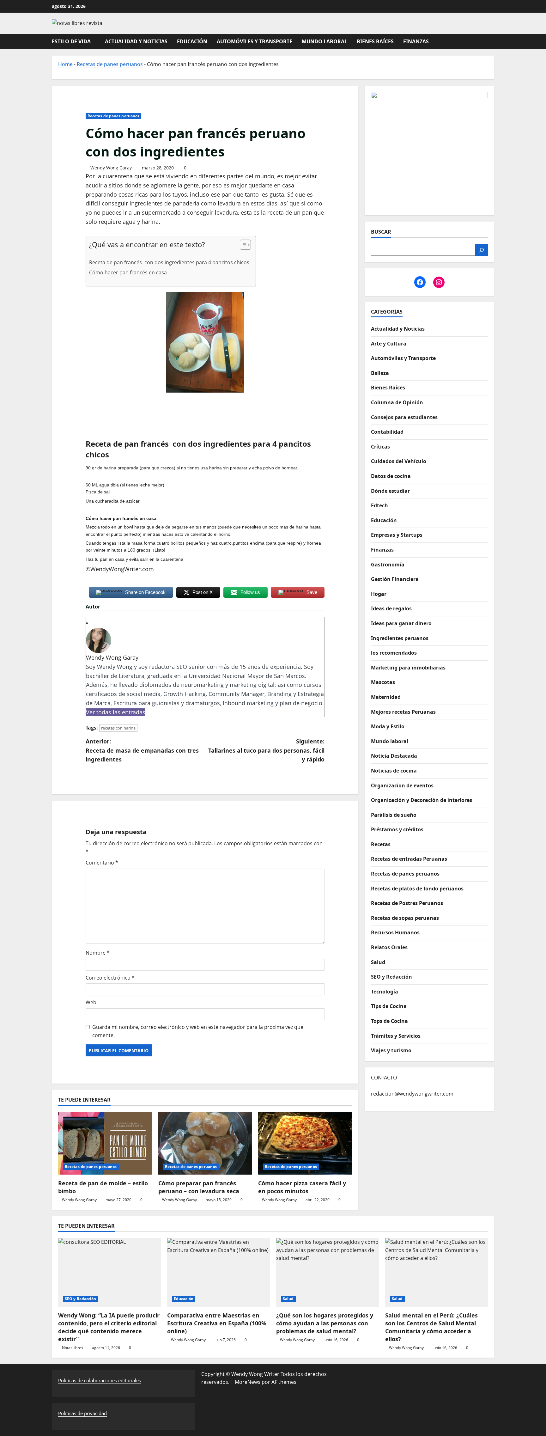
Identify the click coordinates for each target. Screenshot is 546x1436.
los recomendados (394, 652)
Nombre (98, 952)
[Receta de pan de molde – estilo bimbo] (105, 1143)
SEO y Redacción (391, 976)
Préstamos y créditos (397, 829)
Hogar (378, 593)
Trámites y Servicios (396, 1035)
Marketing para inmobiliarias (408, 667)
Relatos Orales (389, 947)
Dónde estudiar (390, 490)
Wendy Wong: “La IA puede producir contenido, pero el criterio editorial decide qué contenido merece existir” (109, 1327)
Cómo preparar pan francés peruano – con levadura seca (198, 1187)
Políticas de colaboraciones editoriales (99, 1380)
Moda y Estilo (387, 726)
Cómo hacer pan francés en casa (128, 272)
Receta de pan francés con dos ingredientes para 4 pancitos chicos (169, 262)
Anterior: (142, 750)
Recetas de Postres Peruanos (407, 903)
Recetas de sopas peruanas (405, 917)
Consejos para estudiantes (404, 417)
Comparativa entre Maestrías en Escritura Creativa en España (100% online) (216, 1323)
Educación (192, 41)
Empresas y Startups (396, 535)
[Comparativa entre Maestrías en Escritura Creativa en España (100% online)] (218, 1272)
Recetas (381, 844)
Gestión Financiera (395, 579)
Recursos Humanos (395, 932)
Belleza (380, 373)
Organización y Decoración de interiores (421, 800)
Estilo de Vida (71, 41)
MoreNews (247, 1381)
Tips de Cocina (389, 1006)
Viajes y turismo (391, 1050)
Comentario (102, 862)
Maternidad (386, 697)
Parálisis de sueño (393, 814)
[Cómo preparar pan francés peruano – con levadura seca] (205, 1143)
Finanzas (416, 41)
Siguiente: (266, 750)
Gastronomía (387, 564)
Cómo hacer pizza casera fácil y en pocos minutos (302, 1187)
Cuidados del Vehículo (398, 461)
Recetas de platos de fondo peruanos (417, 888)
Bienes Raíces (375, 41)
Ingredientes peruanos (399, 638)
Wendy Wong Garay (111, 168)
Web (91, 1002)
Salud (378, 962)
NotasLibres (72, 1347)
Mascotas (383, 682)
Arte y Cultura (388, 343)
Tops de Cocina (389, 1020)
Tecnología (384, 991)
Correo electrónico (110, 977)
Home (65, 64)
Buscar (381, 231)
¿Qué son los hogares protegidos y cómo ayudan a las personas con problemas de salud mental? (324, 1323)
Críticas (380, 446)
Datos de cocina (391, 476)
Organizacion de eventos (402, 785)
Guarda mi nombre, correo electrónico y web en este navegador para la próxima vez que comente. (197, 1031)
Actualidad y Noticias (136, 41)
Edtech (379, 505)
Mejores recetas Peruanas (403, 711)
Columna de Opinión (397, 402)
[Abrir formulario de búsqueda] (492, 41)
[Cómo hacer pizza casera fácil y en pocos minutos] (305, 1143)
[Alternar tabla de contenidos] (242, 244)
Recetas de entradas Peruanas (409, 859)
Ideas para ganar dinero (401, 623)
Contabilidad (387, 431)
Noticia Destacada (394, 756)
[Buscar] (481, 250)
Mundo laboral (324, 41)
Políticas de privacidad (82, 1413)
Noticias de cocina (394, 770)
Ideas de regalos (391, 608)
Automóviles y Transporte (254, 41)
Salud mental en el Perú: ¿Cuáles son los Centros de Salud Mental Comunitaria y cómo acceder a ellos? (431, 1327)
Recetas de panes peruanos (110, 64)
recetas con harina (118, 728)
